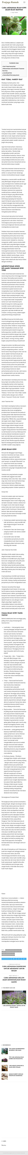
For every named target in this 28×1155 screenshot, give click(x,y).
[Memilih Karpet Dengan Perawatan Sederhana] (5, 1076)
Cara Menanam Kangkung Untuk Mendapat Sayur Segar (14, 969)
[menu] (24, 2)
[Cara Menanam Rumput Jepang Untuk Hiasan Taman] (14, 997)
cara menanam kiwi (8, 953)
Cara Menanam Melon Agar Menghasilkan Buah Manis (14, 980)
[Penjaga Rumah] (10, 2)
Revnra (4, 1145)
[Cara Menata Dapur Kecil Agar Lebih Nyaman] (5, 1068)
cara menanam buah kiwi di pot (12, 951)
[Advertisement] (15, 39)
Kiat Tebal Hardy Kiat (8, 66)
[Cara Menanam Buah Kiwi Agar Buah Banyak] (14, 25)
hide (17, 63)
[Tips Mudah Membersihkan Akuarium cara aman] (5, 1051)
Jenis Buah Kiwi (7, 73)
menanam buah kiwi (8, 955)
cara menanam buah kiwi (13, 949)
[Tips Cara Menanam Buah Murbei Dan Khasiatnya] (5, 1059)
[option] (14, 999)
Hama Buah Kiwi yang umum (10, 75)
